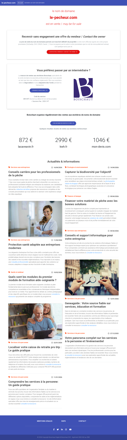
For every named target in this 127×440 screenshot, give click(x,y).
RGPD (63, 421)
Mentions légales (44, 421)
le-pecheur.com (63, 17)
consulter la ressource (53, 364)
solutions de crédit (96, 218)
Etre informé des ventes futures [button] (62, 123)
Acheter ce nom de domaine (34, 3)
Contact (82, 421)
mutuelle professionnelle (19, 262)
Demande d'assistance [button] (38, 90)
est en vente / (63, 24)
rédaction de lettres (23, 189)
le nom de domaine (63, 11)
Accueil (21, 3)
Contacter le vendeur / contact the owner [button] (62, 52)
